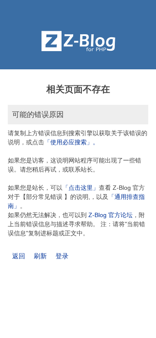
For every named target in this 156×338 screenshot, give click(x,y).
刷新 (40, 256)
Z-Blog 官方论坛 (110, 214)
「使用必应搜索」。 (71, 142)
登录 (61, 256)
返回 (18, 256)
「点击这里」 (80, 187)
